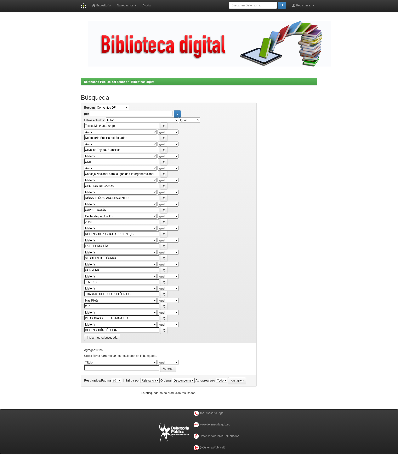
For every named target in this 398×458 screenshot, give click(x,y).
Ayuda (146, 5)
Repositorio (103, 5)
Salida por (132, 380)
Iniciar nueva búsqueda (102, 337)
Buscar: (89, 107)
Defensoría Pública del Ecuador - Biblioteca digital (119, 82)
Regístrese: (303, 5)
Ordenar (166, 380)
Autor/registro (205, 380)
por (86, 113)
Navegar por (125, 5)
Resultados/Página (97, 380)
